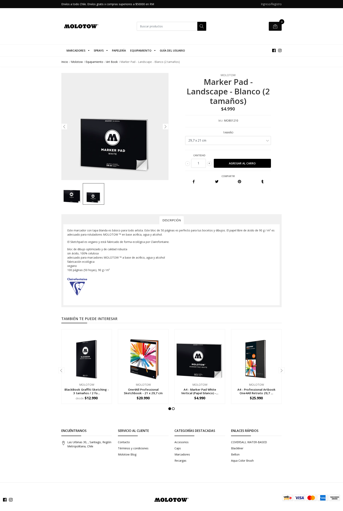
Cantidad (199, 155)
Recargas (180, 460)
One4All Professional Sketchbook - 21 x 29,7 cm (143, 391)
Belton (235, 454)
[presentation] (64, 126)
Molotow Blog (127, 454)
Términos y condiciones (133, 448)
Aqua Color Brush (242, 460)
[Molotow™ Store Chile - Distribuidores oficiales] (81, 26)
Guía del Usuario (172, 50)
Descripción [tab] (171, 220)
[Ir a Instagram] (280, 50)
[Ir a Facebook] (274, 50)
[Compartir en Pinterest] (239, 182)
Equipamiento (140, 50)
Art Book (112, 62)
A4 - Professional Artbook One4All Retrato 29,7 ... (256, 391)
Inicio (64, 62)
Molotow (77, 62)
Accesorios (181, 442)
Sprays (99, 50)
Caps (177, 448)
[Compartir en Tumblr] (262, 182)
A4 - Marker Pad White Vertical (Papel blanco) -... (199, 391)
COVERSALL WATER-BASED (249, 442)
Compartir (228, 176)
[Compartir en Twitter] (216, 182)
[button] (170, 408)
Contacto (124, 442)
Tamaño (228, 132)
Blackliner (237, 448)
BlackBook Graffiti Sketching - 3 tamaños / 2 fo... (87, 391)
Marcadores (75, 50)
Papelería (119, 50)
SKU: (220, 120)
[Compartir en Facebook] (194, 182)
